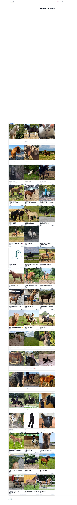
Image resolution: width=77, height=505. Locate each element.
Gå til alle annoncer (11, 123)
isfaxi (12, 2)
